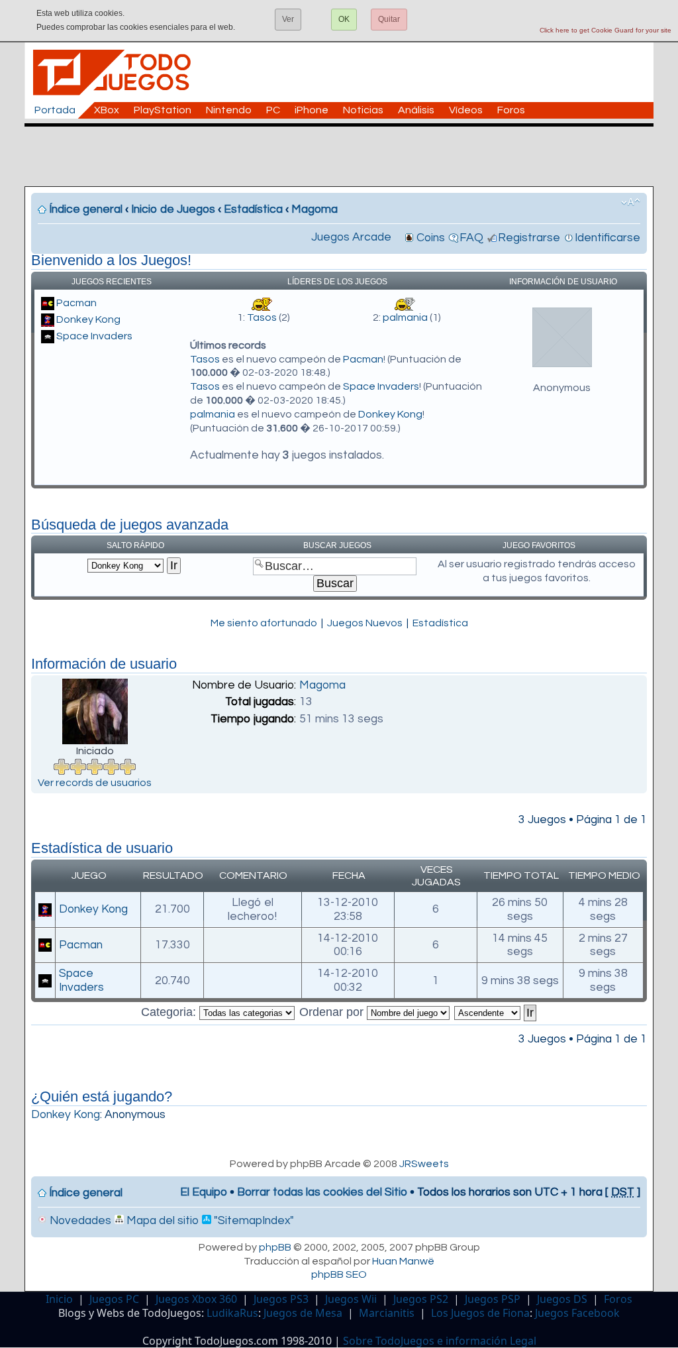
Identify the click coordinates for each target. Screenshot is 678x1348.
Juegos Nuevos (365, 623)
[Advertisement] (345, 156)
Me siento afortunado (264, 623)
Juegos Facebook (577, 1313)
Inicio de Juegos (173, 209)
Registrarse (529, 238)
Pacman (76, 303)
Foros (511, 110)
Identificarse (607, 238)
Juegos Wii (351, 1299)
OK (344, 19)
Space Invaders (94, 336)
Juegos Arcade (351, 237)
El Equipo (203, 1192)
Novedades (79, 1221)
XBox (106, 110)
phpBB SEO (339, 1274)
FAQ (471, 238)
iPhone (311, 110)
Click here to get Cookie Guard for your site (605, 30)
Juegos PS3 (281, 1299)
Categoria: (170, 1012)
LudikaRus (232, 1313)
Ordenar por (333, 1012)
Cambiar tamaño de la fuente (630, 202)
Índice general (85, 209)
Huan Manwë (403, 1261)
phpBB (275, 1247)
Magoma (314, 209)
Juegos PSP (492, 1299)
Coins (430, 238)
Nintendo (229, 110)
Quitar (389, 19)
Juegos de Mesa (303, 1313)
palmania (405, 317)
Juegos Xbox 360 (196, 1299)
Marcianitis (386, 1313)
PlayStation (162, 110)
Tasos (262, 317)
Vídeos (466, 110)
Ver (288, 19)
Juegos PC (114, 1299)
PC (273, 110)
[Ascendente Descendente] (496, 1012)
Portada (54, 110)
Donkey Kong (88, 319)
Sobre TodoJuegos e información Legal (439, 1340)
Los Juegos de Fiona (480, 1313)
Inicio (59, 1299)
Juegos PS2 (420, 1299)
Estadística (253, 209)
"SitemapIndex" (252, 1221)
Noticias (363, 110)
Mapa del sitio (161, 1221)
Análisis (416, 110)
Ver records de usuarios (95, 782)
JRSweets (424, 1163)
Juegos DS (562, 1299)
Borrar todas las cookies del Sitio (322, 1192)
